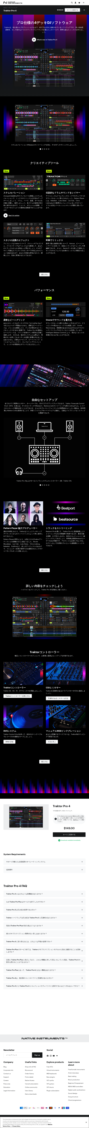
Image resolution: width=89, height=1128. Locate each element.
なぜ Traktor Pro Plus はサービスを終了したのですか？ (25, 902)
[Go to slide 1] (40, 149)
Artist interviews (73, 1073)
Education (6, 1087)
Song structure (73, 1096)
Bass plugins (51, 1077)
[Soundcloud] (57, 1056)
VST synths (50, 1080)
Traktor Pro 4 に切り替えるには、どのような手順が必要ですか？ (29, 941)
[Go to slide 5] (48, 149)
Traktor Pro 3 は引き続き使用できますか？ (21, 909)
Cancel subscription (31, 1084)
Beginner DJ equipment (75, 1083)
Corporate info (8, 1070)
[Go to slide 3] (44, 149)
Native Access (29, 1080)
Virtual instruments (53, 1070)
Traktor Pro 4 (10, 11)
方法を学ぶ (52, 741)
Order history (29, 1073)
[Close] (86, 1122)
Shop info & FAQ (30, 1066)
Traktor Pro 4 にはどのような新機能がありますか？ (24, 894)
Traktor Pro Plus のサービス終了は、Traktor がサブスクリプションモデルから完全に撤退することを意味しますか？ (43, 951)
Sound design (72, 1093)
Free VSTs (50, 1066)
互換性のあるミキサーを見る (58, 698)
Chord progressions (74, 1100)
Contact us (7, 1073)
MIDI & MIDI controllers (75, 1086)
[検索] (72, 3)
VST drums (50, 1087)
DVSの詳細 (9, 741)
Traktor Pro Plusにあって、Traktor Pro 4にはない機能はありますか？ (31, 970)
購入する (44, 274)
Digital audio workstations (76, 1090)
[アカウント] (75, 3)
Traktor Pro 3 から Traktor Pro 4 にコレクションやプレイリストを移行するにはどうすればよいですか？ (43, 986)
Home (5, 7)
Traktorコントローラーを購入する (18, 696)
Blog (4, 1066)
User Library (29, 1090)
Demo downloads (31, 1094)
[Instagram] (51, 1056)
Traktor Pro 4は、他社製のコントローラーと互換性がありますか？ (29, 978)
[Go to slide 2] (42, 149)
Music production (74, 1079)
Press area (6, 1084)
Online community (31, 1087)
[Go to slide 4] (46, 149)
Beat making (72, 1076)
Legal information (9, 1090)
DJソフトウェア (13, 7)
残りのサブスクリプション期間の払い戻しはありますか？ (26, 933)
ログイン (75, 819)
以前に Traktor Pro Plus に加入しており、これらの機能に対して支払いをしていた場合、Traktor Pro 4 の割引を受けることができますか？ (43, 961)
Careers (6, 1080)
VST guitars (50, 1084)
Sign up (37, 1055)
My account (29, 1070)
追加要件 (9, 869)
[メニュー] (84, 3)
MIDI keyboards (52, 1073)
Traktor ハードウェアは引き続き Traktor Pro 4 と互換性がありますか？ (31, 917)
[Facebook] (48, 1056)
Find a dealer (29, 1077)
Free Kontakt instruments (76, 1069)
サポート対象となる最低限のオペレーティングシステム (25, 861)
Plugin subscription (53, 1090)
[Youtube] (54, 1056)
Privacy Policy (16, 1126)
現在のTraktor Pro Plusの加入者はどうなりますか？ (24, 925)
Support (6, 1077)
